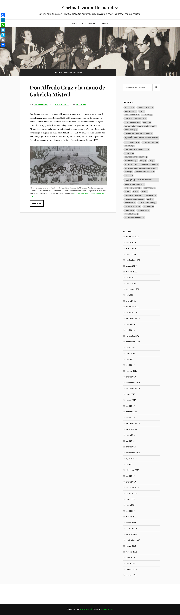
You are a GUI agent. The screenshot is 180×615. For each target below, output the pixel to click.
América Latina (145, 107)
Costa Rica (131, 130)
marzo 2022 (131, 283)
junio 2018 (130, 394)
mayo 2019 (130, 359)
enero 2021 (131, 301)
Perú (150, 199)
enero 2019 (131, 377)
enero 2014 (131, 447)
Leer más (36, 203)
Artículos (92, 23)
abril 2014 (130, 441)
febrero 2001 (131, 569)
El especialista (132, 142)
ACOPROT (129, 107)
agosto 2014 (131, 429)
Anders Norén (107, 609)
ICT (143, 161)
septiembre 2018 (133, 388)
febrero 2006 (131, 552)
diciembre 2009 (132, 487)
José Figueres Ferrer (145, 172)
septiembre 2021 (133, 289)
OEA (127, 191)
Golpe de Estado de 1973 (136, 157)
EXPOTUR (129, 146)
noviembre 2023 (133, 260)
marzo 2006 (131, 546)
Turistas (129, 210)
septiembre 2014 (133, 423)
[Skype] (2, 34)
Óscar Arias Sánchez (134, 217)
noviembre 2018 (133, 382)
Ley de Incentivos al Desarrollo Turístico (138, 179)
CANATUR (147, 115)
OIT (135, 191)
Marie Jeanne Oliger (134, 184)
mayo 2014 (130, 435)
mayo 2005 (130, 563)
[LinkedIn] (2, 20)
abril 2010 (130, 476)
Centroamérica (132, 122)
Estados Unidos (150, 142)
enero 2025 (131, 248)
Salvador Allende (147, 203)
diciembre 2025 (132, 236)
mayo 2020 (130, 324)
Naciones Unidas (133, 188)
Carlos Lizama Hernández (90, 7)
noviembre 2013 (133, 452)
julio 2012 (130, 464)
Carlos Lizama (41, 104)
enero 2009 (131, 522)
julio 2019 (130, 347)
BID (141, 111)
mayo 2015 (130, 417)
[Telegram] (2, 29)
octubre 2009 (131, 493)
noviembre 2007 (133, 540)
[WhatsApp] (2, 25)
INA (151, 161)
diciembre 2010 (132, 470)
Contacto (104, 23)
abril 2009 (130, 511)
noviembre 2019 (133, 336)
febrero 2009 (131, 516)
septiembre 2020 (133, 318)
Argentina (130, 111)
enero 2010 (131, 482)
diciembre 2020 (132, 306)
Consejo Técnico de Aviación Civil (140, 126)
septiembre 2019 (133, 341)
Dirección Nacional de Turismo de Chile (142, 137)
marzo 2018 (131, 400)
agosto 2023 (131, 266)
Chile (147, 122)
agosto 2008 (131, 534)
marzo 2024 (131, 254)
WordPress (84, 609)
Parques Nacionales (134, 199)
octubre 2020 (131, 312)
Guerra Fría (131, 161)
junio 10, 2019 (62, 104)
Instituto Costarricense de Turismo (141, 164)
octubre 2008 (131, 528)
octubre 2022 (131, 277)
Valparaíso (143, 210)
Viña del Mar (131, 214)
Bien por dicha (132, 115)
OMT (144, 191)
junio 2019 (130, 353)
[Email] (2, 39)
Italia (128, 172)
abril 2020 (130, 330)
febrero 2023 (131, 271)
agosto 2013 (131, 458)
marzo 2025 (131, 242)
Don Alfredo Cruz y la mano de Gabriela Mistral (67, 91)
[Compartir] (2, 44)
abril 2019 (130, 365)
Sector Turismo (132, 206)
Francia (129, 153)
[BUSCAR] (156, 87)
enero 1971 (131, 575)
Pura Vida (130, 203)
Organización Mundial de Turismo (140, 195)
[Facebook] (2, 15)
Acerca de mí (77, 23)
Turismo (149, 206)
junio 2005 (130, 557)
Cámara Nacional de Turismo (138, 133)
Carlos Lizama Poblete (135, 118)
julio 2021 (130, 295)
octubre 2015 (131, 411)
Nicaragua (150, 188)
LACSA (129, 175)
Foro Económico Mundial (137, 149)
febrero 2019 (131, 371)
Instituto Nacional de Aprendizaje (141, 168)
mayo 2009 (130, 505)
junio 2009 (130, 499)
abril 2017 (130, 406)
